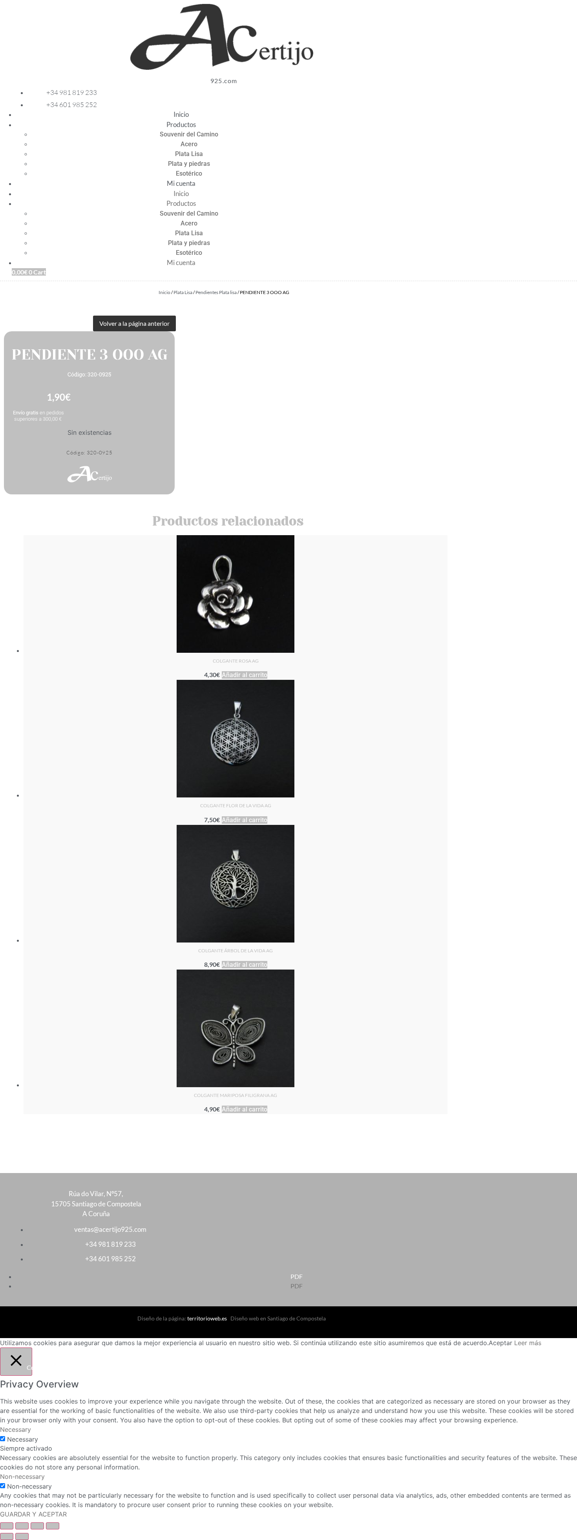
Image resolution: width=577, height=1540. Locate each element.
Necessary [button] (15, 1429)
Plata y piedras (189, 163)
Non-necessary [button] (22, 1476)
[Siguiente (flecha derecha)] (22, 1536)
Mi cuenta (181, 183)
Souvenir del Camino (189, 134)
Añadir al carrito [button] (244, 675)
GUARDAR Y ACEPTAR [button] (33, 1514)
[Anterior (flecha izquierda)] (6, 1536)
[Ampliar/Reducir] (6, 1525)
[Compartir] (37, 1525)
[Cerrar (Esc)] (52, 1525)
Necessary (22, 1439)
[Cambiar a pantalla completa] (22, 1525)
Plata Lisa (189, 154)
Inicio (181, 114)
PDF (296, 1276)
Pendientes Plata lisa (216, 292)
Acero (189, 144)
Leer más (527, 1343)
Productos (181, 124)
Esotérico (189, 173)
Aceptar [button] (500, 1343)
